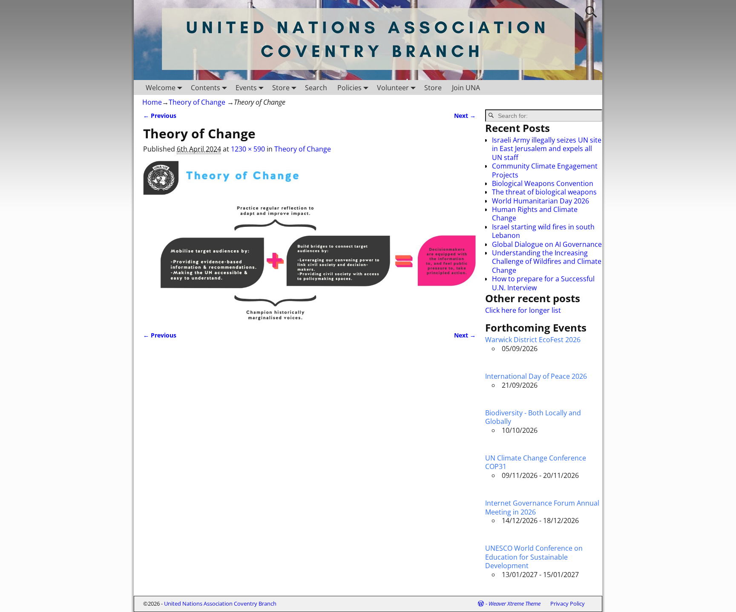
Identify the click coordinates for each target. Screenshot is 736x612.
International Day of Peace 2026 (536, 376)
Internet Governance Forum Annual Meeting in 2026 (542, 507)
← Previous (159, 116)
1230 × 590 (248, 149)
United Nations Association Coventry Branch (220, 603)
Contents (205, 87)
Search (316, 87)
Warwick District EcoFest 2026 (533, 339)
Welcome (160, 87)
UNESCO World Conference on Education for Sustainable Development (534, 556)
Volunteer (393, 87)
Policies (349, 87)
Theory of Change (197, 102)
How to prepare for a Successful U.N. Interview (543, 283)
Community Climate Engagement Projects (545, 170)
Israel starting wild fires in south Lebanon (543, 231)
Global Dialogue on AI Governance (547, 244)
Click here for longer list (523, 310)
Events (246, 87)
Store (281, 87)
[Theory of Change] (309, 240)
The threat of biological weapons (544, 192)
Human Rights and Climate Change (535, 214)
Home (152, 102)
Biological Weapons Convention (542, 183)
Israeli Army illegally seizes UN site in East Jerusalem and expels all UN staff (546, 148)
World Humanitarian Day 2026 (540, 201)
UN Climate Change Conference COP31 (535, 462)
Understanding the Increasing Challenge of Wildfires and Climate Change (546, 261)
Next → (465, 116)
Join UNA (466, 87)
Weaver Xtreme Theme (514, 603)
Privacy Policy (567, 603)
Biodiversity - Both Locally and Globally (533, 417)
